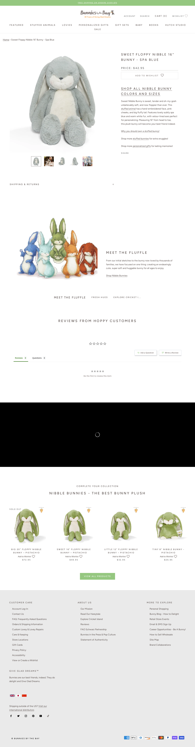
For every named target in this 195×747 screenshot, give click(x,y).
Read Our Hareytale (90, 614)
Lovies (67, 25)
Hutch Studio (175, 25)
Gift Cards (17, 645)
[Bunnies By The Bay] (97, 13)
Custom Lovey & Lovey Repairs (27, 629)
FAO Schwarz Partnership (93, 629)
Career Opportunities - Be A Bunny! (168, 629)
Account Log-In (20, 608)
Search (145, 16)
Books (154, 25)
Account (129, 16)
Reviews (85, 624)
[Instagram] (26, 716)
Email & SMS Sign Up (160, 624)
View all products (97, 576)
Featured (17, 25)
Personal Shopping (159, 608)
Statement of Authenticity (94, 639)
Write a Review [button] (171, 352)
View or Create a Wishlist (25, 660)
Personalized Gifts (94, 25)
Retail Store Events (159, 619)
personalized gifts (142, 146)
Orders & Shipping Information (27, 624)
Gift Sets (122, 25)
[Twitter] (18, 716)
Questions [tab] (37, 358)
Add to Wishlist (24, 556)
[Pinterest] (33, 716)
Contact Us (18, 614)
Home (6, 39)
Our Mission (87, 608)
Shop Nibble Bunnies (116, 275)
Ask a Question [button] (147, 352)
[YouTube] (41, 716)
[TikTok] (48, 716)
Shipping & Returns (24, 184)
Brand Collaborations (160, 645)
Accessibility (18, 655)
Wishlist (178, 16)
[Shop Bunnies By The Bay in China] (24, 695)
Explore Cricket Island (92, 619)
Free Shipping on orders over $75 (97, 3)
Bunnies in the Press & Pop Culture (98, 634)
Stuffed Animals (43, 25)
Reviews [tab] (19, 358)
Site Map (154, 639)
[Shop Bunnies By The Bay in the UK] (12, 695)
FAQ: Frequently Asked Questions (29, 619)
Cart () (161, 16)
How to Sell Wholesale (161, 634)
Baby (139, 25)
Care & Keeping (20, 634)
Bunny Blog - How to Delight (164, 614)
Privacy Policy (19, 650)
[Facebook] (11, 716)
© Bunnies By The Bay (25, 738)
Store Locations (20, 639)
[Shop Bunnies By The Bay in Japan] (18, 695)
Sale (97, 29)
